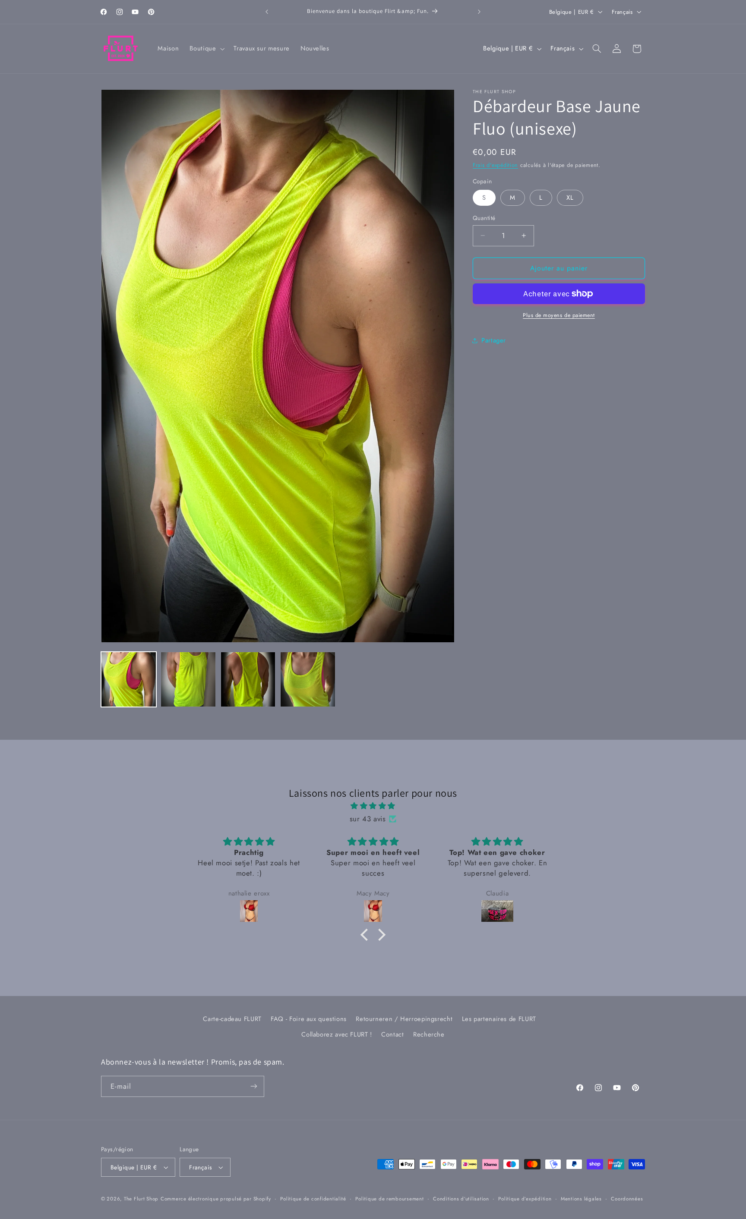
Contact (392, 1035)
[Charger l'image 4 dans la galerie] (307, 679)
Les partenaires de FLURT (499, 1019)
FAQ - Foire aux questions (309, 1019)
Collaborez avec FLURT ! (336, 1035)
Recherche (429, 1035)
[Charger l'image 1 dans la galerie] (128, 679)
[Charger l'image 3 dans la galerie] (248, 679)
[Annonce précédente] (266, 11)
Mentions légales (581, 1198)
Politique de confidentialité (313, 1198)
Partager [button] (493, 340)
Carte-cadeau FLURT (232, 1019)
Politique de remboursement (389, 1198)
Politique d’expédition (524, 1198)
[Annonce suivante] (479, 11)
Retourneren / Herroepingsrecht (404, 1019)
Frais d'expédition (495, 165)
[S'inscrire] (254, 1086)
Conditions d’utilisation (461, 1198)
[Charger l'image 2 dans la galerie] (188, 679)
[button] (206, 48)
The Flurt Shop (141, 1198)
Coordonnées (627, 1198)
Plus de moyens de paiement (559, 315)
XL (570, 197)
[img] (373, 806)
